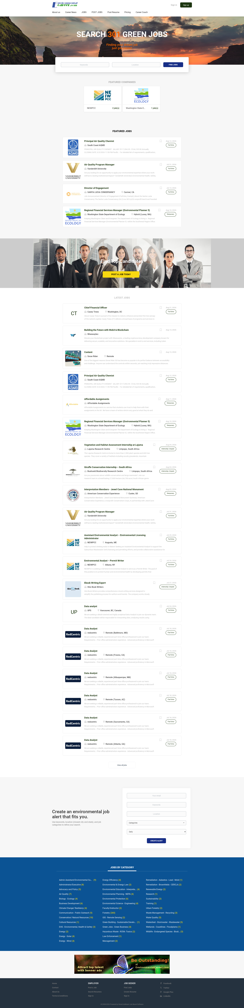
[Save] (160, 141)
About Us (55, 992)
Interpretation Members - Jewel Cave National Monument (114, 489)
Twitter (166, 988)
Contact (55, 988)
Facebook (167, 983)
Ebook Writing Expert (95, 582)
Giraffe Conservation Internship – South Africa (108, 467)
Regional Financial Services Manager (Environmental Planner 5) (117, 210)
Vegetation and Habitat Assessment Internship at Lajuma (113, 445)
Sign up (186, 5)
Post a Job (92, 988)
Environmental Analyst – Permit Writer (104, 560)
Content (88, 352)
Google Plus (168, 992)
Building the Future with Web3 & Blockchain (106, 330)
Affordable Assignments (96, 399)
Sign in (174, 5)
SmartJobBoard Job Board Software (130, 1004)
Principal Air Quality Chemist (99, 141)
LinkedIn (166, 996)
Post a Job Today (121, 274)
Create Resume (130, 992)
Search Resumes (95, 992)
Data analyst (90, 606)
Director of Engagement (96, 188)
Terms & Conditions (60, 996)
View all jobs (122, 765)
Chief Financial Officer (95, 307)
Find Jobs (173, 65)
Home (54, 983)
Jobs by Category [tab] (122, 867)
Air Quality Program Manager (99, 164)
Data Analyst (90, 628)
